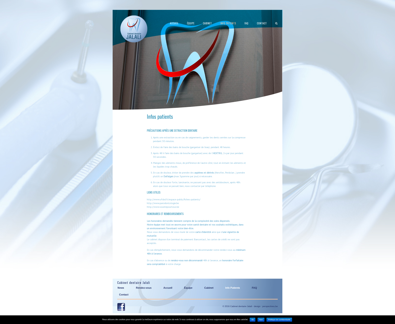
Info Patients (232, 288)
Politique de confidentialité (279, 320)
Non (261, 320)
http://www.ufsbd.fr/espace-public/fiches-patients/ (173, 199)
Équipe (188, 288)
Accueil (167, 288)
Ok (252, 320)
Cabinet (208, 288)
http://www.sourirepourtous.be (163, 206)
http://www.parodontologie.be (163, 203)
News (121, 288)
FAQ (254, 288)
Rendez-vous (144, 288)
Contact (123, 294)
